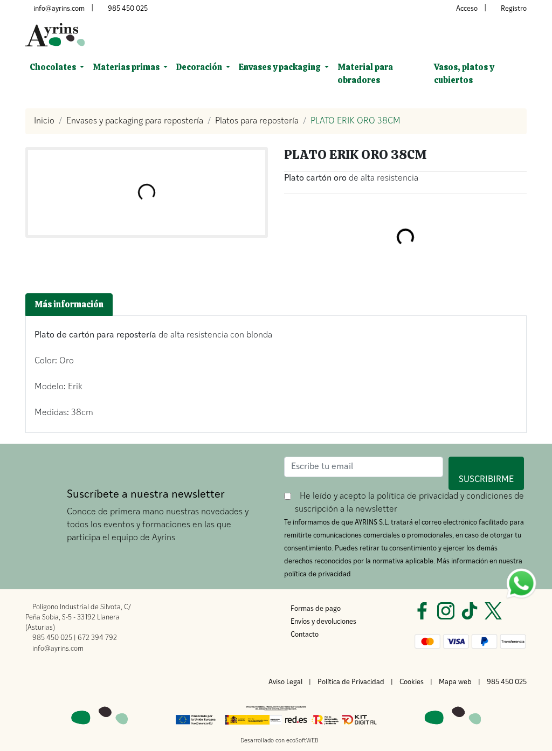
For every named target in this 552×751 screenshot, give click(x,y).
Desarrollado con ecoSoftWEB (279, 741)
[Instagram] (445, 611)
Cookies (411, 682)
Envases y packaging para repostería (134, 121)
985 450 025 (128, 8)
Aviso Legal (285, 682)
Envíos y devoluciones (323, 621)
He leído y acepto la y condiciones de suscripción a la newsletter (411, 503)
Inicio (44, 121)
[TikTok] (469, 611)
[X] (493, 611)
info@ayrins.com (59, 8)
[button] (56, 67)
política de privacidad (417, 496)
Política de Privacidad (351, 682)
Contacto (305, 634)
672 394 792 (97, 638)
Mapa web (455, 682)
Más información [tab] (69, 304)
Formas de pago (316, 608)
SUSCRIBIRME (491, 473)
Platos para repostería (257, 121)
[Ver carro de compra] (522, 35)
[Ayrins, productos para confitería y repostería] (55, 34)
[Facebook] (422, 611)
